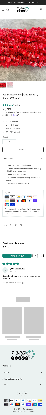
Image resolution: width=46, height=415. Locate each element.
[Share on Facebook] (10, 225)
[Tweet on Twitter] (15, 225)
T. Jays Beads (26, 409)
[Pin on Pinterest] (21, 225)
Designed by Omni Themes (23, 411)
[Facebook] (20, 393)
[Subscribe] (41, 384)
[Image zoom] (23, 50)
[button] (7, 105)
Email (6, 385)
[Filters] (35, 256)
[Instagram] (26, 393)
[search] (7, 9)
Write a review (17, 256)
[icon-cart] (41, 9)
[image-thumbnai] (3, 85)
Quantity (5, 137)
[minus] (5, 142)
